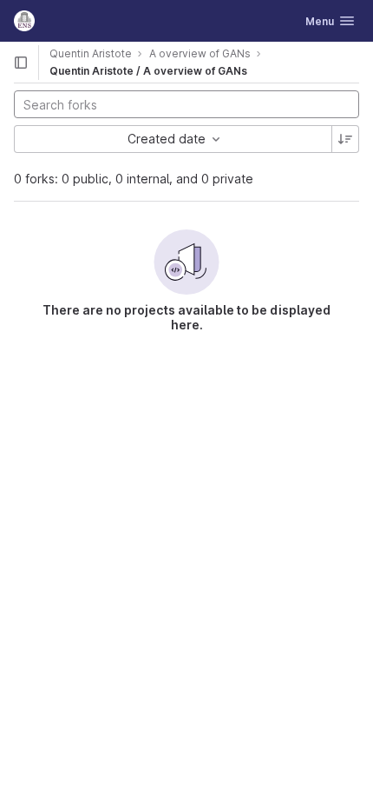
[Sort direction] (345, 139)
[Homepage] (24, 20)
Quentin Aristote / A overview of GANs (148, 70)
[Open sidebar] (21, 62)
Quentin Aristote (90, 53)
